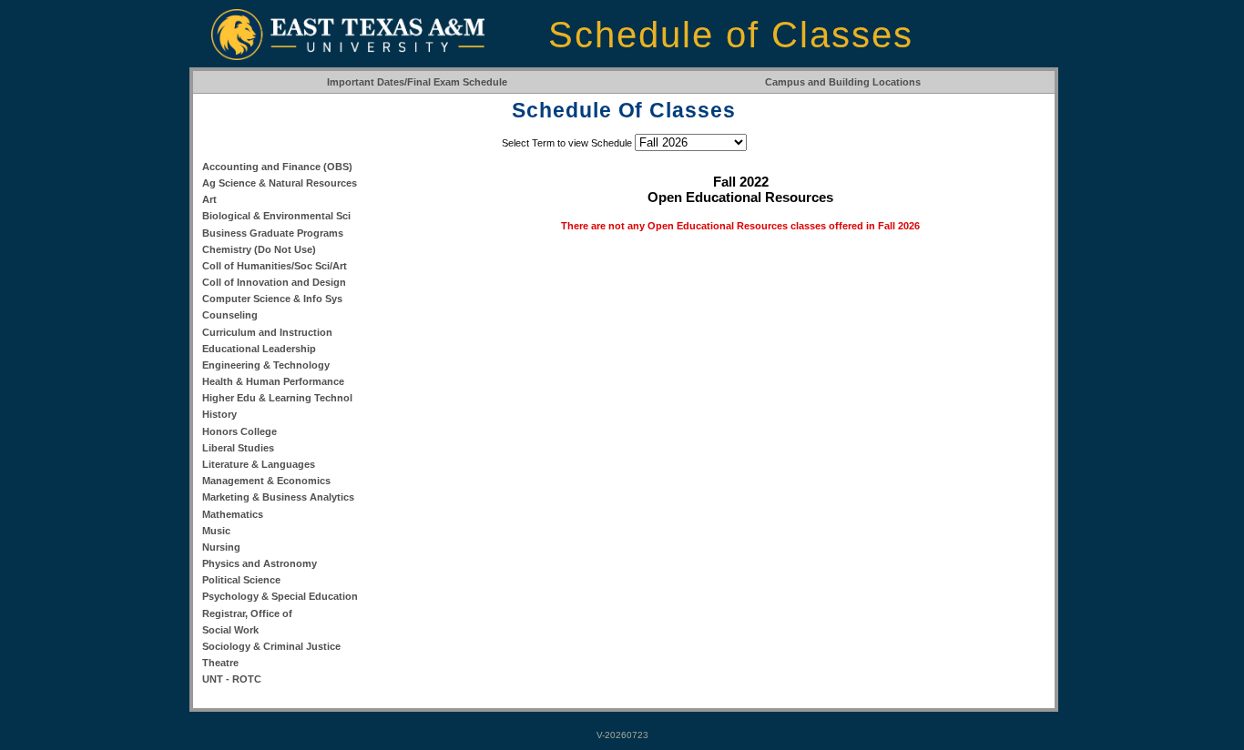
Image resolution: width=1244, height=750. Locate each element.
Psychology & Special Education (280, 596)
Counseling (230, 314)
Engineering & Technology (266, 365)
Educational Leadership (259, 348)
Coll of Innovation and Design (274, 282)
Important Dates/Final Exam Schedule (417, 81)
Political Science (241, 579)
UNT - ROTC (231, 679)
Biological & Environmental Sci (276, 215)
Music (216, 530)
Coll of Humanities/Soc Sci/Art (274, 265)
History (219, 414)
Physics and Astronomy (259, 563)
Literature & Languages (258, 464)
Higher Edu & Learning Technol (277, 397)
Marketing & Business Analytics (278, 497)
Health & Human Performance (273, 381)
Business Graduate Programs (272, 233)
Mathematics (232, 514)
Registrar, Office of (247, 613)
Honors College (239, 431)
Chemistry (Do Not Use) (259, 249)
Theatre (220, 662)
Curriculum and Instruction (267, 332)
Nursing (221, 547)
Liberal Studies (238, 447)
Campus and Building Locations (843, 81)
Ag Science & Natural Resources (279, 182)
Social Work (230, 629)
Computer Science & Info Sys (272, 298)
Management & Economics (266, 480)
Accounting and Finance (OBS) (277, 166)
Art (209, 199)
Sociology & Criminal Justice (271, 646)
